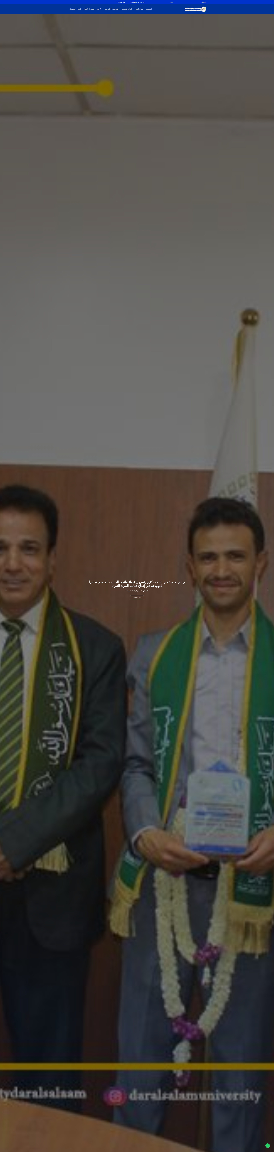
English (203, 2)
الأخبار (99, 9)
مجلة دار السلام (89, 9)
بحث (171, 2)
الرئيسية (149, 9)
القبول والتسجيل (75, 9)
